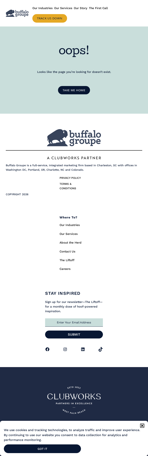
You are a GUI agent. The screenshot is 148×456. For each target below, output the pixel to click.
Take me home (74, 90)
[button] (142, 426)
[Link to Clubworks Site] (74, 400)
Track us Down (49, 18)
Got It (42, 449)
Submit (74, 334)
